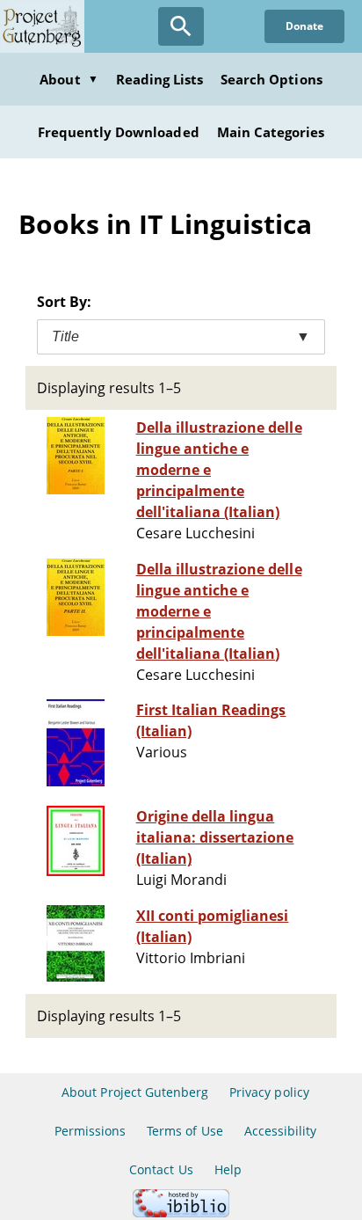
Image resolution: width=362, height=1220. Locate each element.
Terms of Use (184, 1130)
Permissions (90, 1130)
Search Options (271, 79)
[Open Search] (181, 26)
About (69, 79)
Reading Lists (160, 79)
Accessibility (280, 1130)
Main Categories (271, 132)
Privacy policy (269, 1092)
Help (228, 1169)
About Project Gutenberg (135, 1092)
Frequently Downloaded (118, 132)
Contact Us (160, 1169)
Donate (304, 25)
